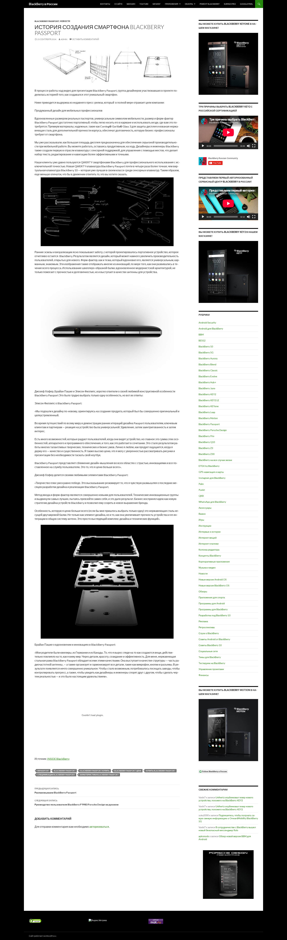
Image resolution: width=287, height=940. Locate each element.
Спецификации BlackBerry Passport (56, 775)
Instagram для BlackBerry (212, 477)
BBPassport (43, 771)
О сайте (118, 4)
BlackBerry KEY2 (207, 394)
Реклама (203, 621)
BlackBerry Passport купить (95, 771)
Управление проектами (211, 669)
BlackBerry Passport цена (127, 771)
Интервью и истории (210, 531)
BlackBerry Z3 (206, 448)
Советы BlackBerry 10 (210, 645)
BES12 (202, 340)
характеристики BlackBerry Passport (99, 775)
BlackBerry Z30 (206, 454)
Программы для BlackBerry (213, 609)
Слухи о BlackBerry (209, 633)
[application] (228, 132)
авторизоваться (99, 826)
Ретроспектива (207, 627)
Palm (201, 483)
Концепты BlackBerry (210, 555)
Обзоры (189, 4)
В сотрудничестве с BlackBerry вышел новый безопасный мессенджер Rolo (227, 829)
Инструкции (205, 525)
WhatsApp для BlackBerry (212, 501)
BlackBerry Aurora (208, 358)
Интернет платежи (209, 543)
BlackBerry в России (43, 4)
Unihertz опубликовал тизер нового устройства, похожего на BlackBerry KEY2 (226, 799)
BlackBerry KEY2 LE (209, 400)
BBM (201, 334)
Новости (65, 21)
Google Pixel (246, 4)
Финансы (204, 675)
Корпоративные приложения (214, 561)
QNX (201, 495)
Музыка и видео (207, 567)
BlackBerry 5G (206, 352)
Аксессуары (205, 507)
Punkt (202, 489)
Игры (201, 519)
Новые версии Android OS (213, 579)
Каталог (157, 4)
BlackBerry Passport (47, 21)
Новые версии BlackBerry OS (214, 585)
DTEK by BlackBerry (209, 466)
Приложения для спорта (212, 597)
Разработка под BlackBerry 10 (214, 615)
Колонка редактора (209, 549)
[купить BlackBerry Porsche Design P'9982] (228, 874)
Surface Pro (230, 4)
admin (64, 39)
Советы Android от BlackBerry (214, 639)
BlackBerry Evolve (208, 376)
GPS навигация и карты (211, 471)
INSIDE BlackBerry (58, 758)
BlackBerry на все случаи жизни (215, 460)
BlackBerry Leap (207, 412)
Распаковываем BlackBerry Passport (55, 790)
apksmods (204, 836)
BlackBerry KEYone (209, 406)
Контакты (105, 4)
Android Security (207, 322)
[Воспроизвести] (203, 146)
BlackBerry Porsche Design (213, 430)
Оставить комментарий (85, 39)
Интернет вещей (208, 537)
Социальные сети (208, 651)
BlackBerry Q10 (207, 442)
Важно (202, 513)
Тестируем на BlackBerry (212, 663)
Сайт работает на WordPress (42, 936)
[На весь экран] (253, 146)
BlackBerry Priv (206, 436)
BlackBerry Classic (208, 370)
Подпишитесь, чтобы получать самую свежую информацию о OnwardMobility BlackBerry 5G (228, 818)
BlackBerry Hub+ (207, 382)
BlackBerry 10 (206, 346)
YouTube (144, 4)
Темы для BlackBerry (210, 657)
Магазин (131, 4)
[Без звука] (248, 146)
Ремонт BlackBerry (210, 4)
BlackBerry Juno (207, 388)
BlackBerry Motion (208, 418)
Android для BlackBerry (211, 328)
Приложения (171, 4)
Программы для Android (212, 603)
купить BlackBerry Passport (160, 771)
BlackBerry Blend (207, 364)
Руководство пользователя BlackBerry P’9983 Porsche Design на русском (76, 802)
